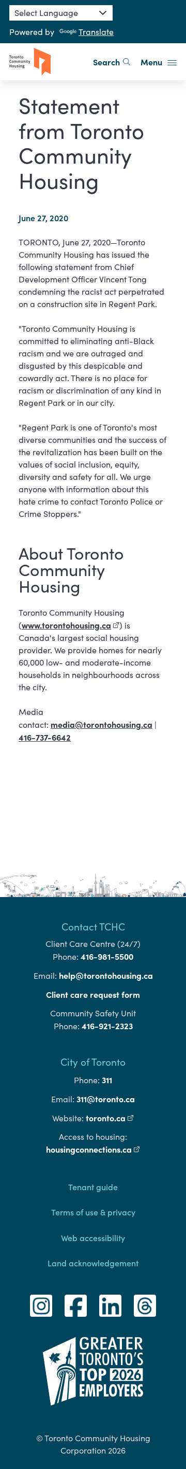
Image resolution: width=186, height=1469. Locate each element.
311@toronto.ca (105, 1098)
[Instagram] (41, 1306)
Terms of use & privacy (93, 1211)
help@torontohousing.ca (106, 975)
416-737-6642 (45, 737)
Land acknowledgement (93, 1262)
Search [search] (106, 61)
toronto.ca (110, 1117)
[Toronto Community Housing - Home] (30, 62)
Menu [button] (152, 62)
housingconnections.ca (93, 1149)
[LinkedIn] (110, 1306)
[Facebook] (76, 1306)
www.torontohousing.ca (70, 625)
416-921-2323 (107, 1025)
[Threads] (145, 1306)
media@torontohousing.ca (101, 724)
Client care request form (93, 994)
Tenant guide (93, 1186)
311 (107, 1079)
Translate (96, 31)
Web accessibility (93, 1237)
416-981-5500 (107, 956)
